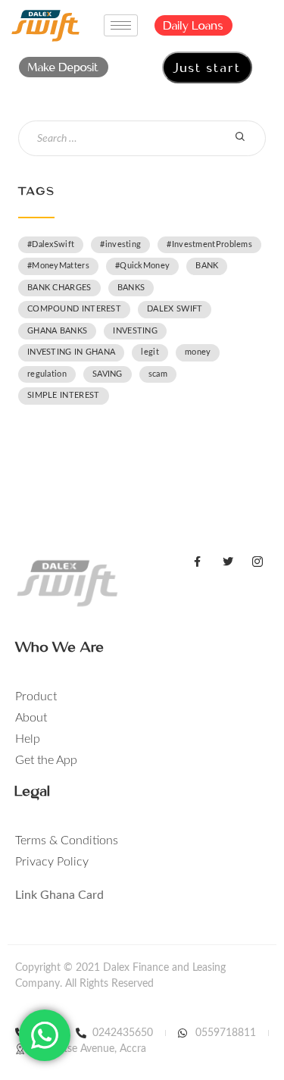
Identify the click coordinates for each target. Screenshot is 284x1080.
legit (150, 352)
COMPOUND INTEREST (74, 309)
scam (157, 374)
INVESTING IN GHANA (71, 352)
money (198, 352)
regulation (47, 374)
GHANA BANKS (57, 331)
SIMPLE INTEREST (63, 395)
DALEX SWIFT (174, 309)
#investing (120, 244)
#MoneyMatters (58, 265)
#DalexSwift (50, 244)
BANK (206, 265)
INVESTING (135, 331)
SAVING (107, 374)
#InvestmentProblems (209, 244)
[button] (193, 25)
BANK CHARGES (59, 287)
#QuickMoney (142, 265)
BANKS (131, 287)
